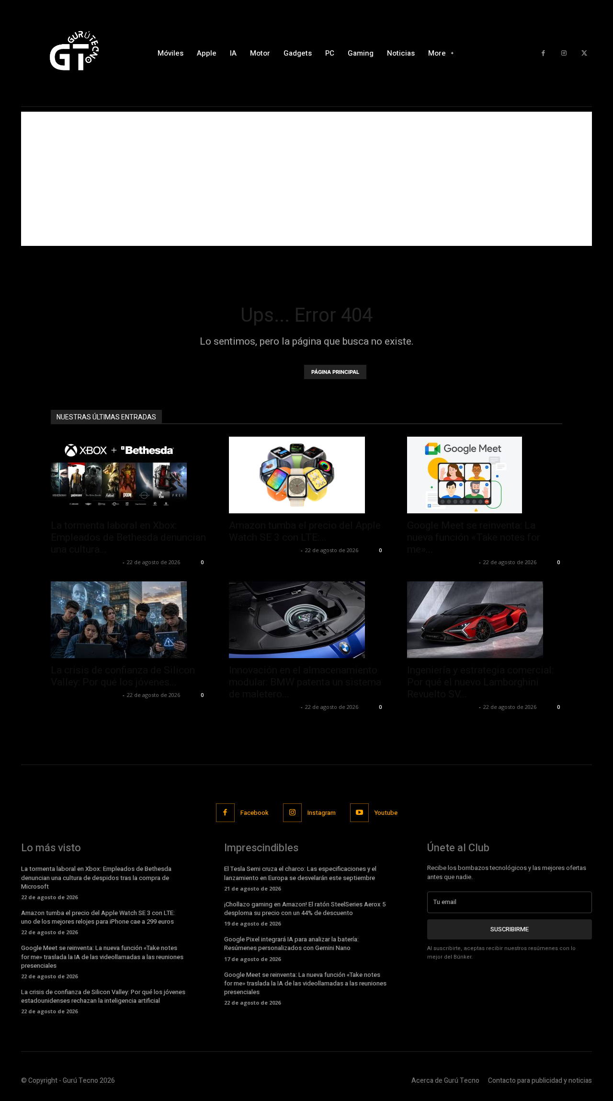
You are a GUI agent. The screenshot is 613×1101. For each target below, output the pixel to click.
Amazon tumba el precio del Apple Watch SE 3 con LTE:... (305, 531)
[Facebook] (543, 53)
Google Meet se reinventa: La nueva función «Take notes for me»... (473, 537)
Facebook (254, 812)
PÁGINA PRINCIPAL (335, 372)
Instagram (321, 812)
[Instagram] (564, 53)
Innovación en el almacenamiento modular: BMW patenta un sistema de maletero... (305, 682)
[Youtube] (359, 812)
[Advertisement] (306, 179)
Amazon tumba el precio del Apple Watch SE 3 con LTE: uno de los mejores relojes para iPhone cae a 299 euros (98, 917)
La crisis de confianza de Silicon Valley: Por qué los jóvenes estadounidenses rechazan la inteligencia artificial (103, 996)
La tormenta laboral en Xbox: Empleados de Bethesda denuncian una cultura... (128, 537)
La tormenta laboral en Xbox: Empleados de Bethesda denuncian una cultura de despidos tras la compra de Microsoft (96, 877)
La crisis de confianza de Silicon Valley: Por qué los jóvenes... (123, 676)
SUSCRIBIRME (509, 929)
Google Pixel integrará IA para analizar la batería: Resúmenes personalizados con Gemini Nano (291, 943)
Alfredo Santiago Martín (85, 562)
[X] (584, 53)
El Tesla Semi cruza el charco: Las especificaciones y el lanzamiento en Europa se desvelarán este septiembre (300, 873)
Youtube (386, 812)
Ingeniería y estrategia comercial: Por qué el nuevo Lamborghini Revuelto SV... (480, 682)
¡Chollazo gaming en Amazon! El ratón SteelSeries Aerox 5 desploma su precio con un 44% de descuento (305, 908)
